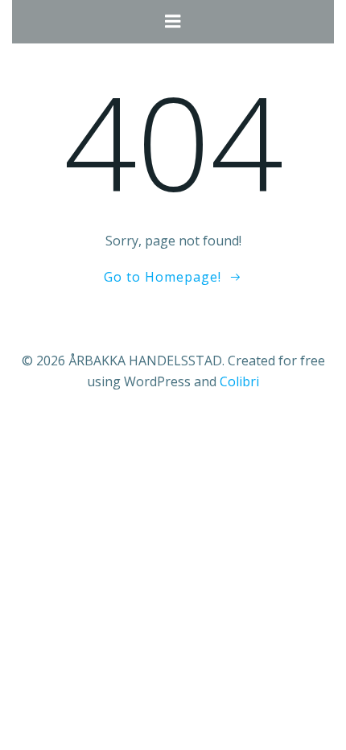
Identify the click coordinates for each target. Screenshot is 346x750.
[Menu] (173, 21)
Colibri (239, 381)
